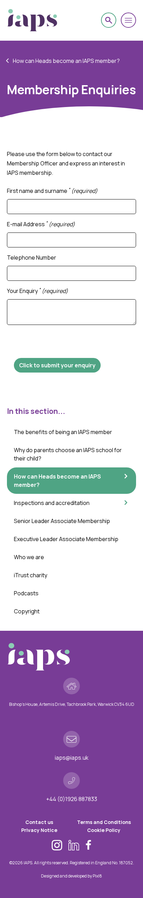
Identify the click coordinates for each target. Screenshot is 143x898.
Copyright (27, 611)
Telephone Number (31, 257)
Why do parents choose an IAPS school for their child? (68, 454)
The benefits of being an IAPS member (63, 432)
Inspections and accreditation (52, 503)
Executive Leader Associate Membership (66, 539)
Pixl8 (97, 876)
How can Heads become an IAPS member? (66, 61)
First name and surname (52, 191)
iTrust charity (30, 575)
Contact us (39, 822)
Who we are (29, 557)
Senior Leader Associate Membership (62, 521)
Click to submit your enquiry (57, 365)
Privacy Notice (39, 830)
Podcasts (26, 593)
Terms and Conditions (104, 822)
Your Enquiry (37, 291)
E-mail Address (41, 224)
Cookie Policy (103, 830)
